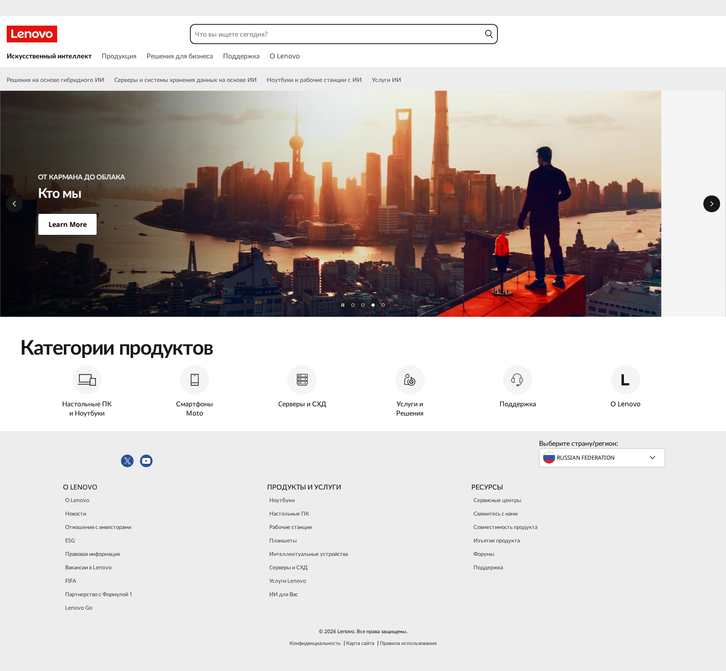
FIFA (70, 580)
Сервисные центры (497, 500)
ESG (70, 540)
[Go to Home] (32, 34)
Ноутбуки (282, 500)
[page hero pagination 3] (373, 305)
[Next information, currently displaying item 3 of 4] (711, 203)
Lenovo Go (78, 607)
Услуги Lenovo (287, 580)
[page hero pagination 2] (363, 305)
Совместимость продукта (505, 527)
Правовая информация (92, 554)
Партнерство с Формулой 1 (98, 594)
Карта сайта (360, 643)
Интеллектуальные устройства (308, 554)
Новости (75, 513)
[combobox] (336, 34)
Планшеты (283, 540)
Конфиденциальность (315, 643)
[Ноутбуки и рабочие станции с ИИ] (365, 79)
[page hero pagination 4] (383, 305)
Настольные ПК (289, 513)
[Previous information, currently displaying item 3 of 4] (14, 203)
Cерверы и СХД (288, 567)
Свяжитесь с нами (495, 513)
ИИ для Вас (283, 594)
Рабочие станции (290, 527)
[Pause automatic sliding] (343, 305)
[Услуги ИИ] (404, 79)
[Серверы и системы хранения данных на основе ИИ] (260, 79)
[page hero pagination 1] (353, 305)
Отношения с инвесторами (98, 527)
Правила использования (408, 643)
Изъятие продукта (496, 540)
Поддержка (488, 567)
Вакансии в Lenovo (88, 567)
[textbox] (603, 457)
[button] (489, 34)
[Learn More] (363, 204)
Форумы (483, 554)
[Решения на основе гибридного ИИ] (107, 79)
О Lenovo (77, 500)
